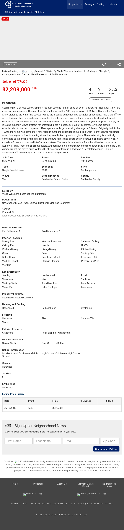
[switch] (104, 64)
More (113, 6)
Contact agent (10, 64)
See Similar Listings (100, 100)
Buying (90, 6)
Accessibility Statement (68, 504)
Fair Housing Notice (100, 504)
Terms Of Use (19, 504)
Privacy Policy (40, 504)
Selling (102, 6)
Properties (75, 6)
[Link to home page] (20, 4)
